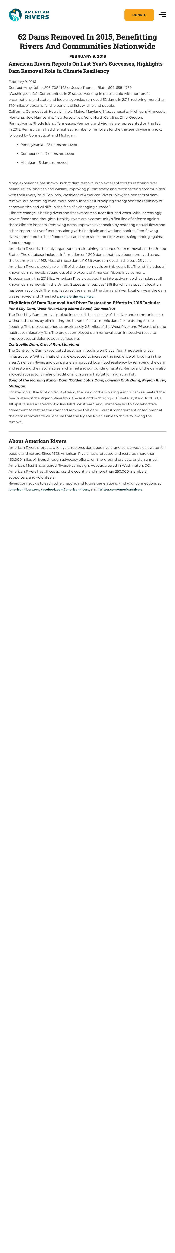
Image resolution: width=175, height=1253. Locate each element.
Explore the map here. (77, 296)
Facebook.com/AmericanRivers (65, 489)
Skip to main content (27, 26)
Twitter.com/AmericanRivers (120, 489)
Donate (139, 15)
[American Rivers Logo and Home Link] (29, 15)
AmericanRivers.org (24, 489)
